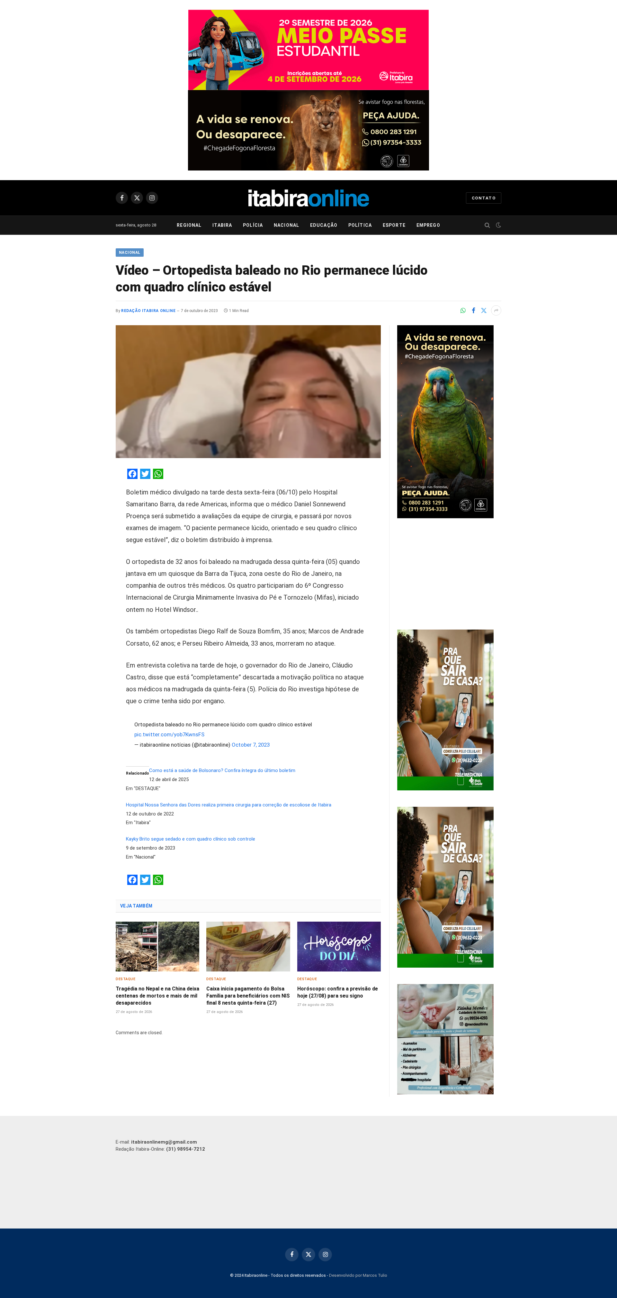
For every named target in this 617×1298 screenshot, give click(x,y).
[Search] (487, 225)
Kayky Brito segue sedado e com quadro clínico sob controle (190, 839)
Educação (323, 225)
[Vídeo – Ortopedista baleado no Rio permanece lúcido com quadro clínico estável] (248, 391)
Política (360, 225)
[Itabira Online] (308, 198)
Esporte (394, 225)
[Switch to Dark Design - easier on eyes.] (497, 225)
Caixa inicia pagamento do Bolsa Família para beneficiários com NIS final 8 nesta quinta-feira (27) (248, 996)
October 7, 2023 (251, 744)
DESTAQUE (125, 979)
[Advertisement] (449, 575)
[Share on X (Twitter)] (483, 310)
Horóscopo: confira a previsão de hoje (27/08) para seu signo (337, 992)
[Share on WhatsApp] (463, 310)
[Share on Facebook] (473, 310)
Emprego (428, 225)
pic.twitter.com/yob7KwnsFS (169, 734)
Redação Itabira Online (148, 310)
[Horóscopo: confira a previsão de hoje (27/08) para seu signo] (339, 946)
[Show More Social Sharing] (496, 310)
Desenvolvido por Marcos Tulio (358, 1275)
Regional (189, 225)
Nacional (286, 225)
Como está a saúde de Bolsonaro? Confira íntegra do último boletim (222, 770)
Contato (484, 198)
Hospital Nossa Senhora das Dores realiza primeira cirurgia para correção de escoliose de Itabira (228, 805)
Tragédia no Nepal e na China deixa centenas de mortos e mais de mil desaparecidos (157, 996)
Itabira (222, 225)
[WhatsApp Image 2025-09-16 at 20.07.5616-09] (445, 788)
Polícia (253, 225)
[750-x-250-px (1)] (308, 50)
